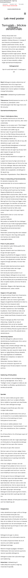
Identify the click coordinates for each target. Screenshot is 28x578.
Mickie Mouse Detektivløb (10, 5)
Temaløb (21, 4)
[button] (14, 14)
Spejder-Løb (13, 4)
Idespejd (5, 4)
